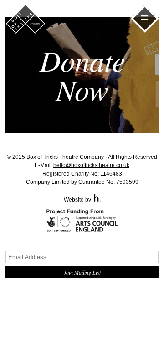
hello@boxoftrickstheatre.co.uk (91, 165)
